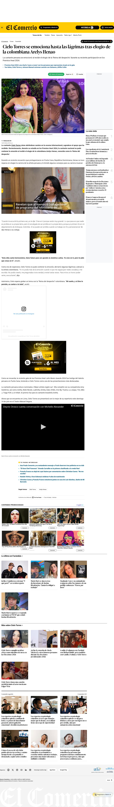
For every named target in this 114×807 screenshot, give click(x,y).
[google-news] (30, 770)
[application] (42, 427)
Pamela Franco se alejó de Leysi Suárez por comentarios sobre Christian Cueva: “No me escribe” (52, 473)
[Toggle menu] (2, 27)
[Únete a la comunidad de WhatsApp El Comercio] (56, 74)
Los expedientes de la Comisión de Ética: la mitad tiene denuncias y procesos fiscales (97, 151)
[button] (43, 427)
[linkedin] (26, 770)
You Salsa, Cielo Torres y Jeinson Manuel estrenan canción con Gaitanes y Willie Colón (36, 67)
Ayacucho (59, 35)
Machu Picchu (77, 35)
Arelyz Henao (42, 489)
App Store (52, 770)
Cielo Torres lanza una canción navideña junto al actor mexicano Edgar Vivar (13, 684)
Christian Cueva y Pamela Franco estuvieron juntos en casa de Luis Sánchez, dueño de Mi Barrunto (52, 481)
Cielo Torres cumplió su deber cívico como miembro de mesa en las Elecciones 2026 (14, 652)
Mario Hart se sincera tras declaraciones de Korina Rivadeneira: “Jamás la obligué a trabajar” (43, 584)
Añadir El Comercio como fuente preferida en (96, 41)
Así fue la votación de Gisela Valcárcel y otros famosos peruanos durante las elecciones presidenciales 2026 (44, 653)
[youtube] (21, 770)
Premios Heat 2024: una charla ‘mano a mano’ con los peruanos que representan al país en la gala (40, 65)
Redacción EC (7, 140)
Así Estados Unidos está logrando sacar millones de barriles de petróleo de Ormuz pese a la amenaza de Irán (97, 161)
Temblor (47, 35)
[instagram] (17, 770)
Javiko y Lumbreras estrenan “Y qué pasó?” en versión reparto (13, 582)
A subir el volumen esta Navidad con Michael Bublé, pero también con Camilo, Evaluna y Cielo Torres (73, 652)
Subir (108, 780)
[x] (13, 770)
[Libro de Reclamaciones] (110, 770)
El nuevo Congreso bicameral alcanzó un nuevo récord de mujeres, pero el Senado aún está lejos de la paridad (97, 200)
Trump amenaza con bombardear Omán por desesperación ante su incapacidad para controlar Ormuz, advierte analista (97, 173)
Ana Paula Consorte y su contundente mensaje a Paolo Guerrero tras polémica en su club (52, 465)
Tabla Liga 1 (68, 35)
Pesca (53, 35)
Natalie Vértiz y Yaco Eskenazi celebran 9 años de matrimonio (42, 477)
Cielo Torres (32, 489)
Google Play (63, 770)
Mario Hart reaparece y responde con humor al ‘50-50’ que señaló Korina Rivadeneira (14, 615)
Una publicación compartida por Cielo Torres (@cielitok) (23, 336)
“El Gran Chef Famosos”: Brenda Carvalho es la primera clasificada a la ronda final (50, 468)
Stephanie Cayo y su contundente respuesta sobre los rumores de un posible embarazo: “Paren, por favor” (73, 584)
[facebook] (8, 770)
